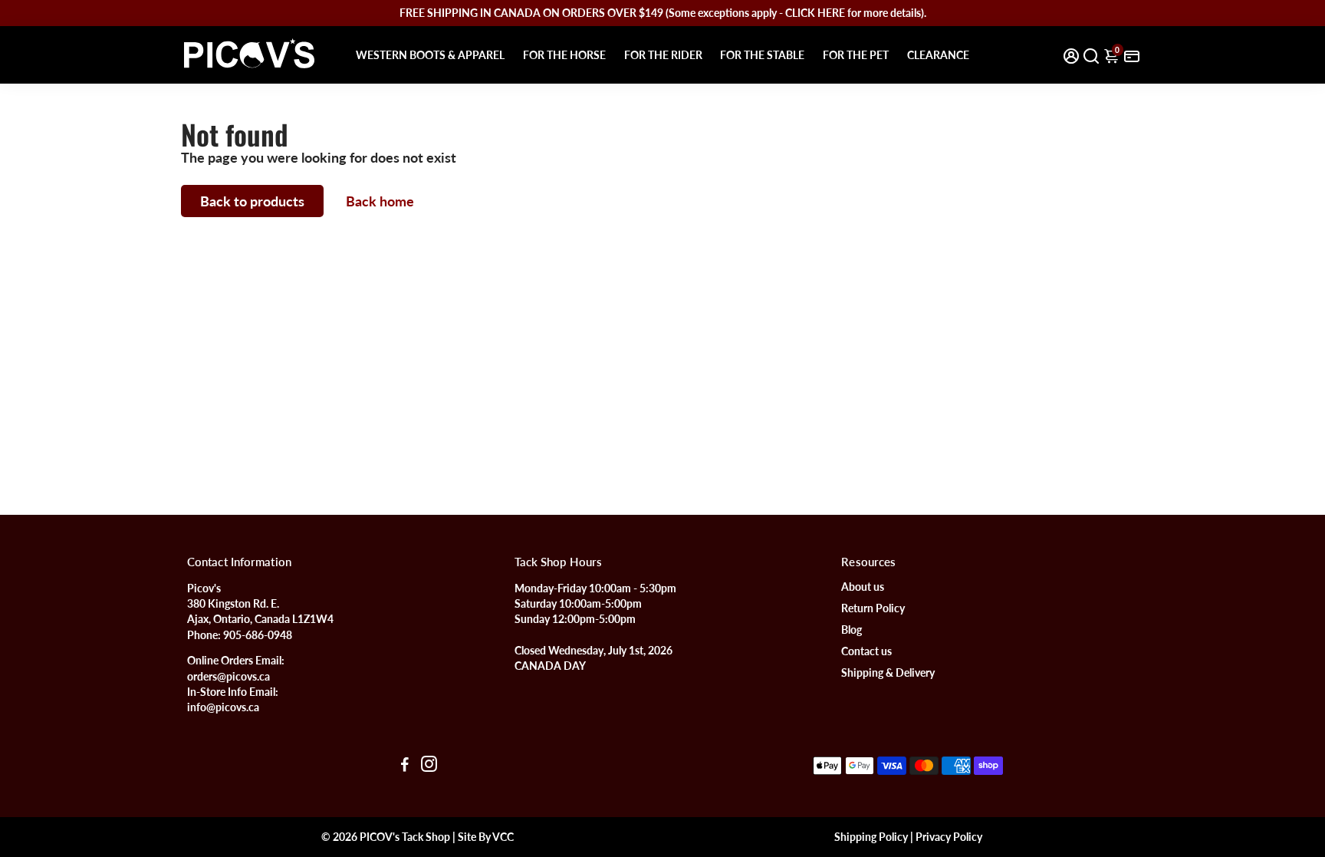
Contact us (866, 651)
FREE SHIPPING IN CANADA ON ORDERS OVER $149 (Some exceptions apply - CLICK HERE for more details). (662, 12)
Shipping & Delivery (888, 673)
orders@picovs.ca (228, 677)
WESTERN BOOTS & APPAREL (430, 54)
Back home (380, 201)
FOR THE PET (856, 54)
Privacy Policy (949, 837)
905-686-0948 (257, 635)
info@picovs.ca (223, 707)
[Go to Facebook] (404, 766)
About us (862, 587)
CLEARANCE (938, 54)
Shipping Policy (871, 837)
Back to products (252, 201)
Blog (851, 630)
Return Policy (873, 608)
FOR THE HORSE (564, 54)
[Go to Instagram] (429, 766)
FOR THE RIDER (663, 54)
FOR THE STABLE (762, 54)
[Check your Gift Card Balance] (1132, 55)
